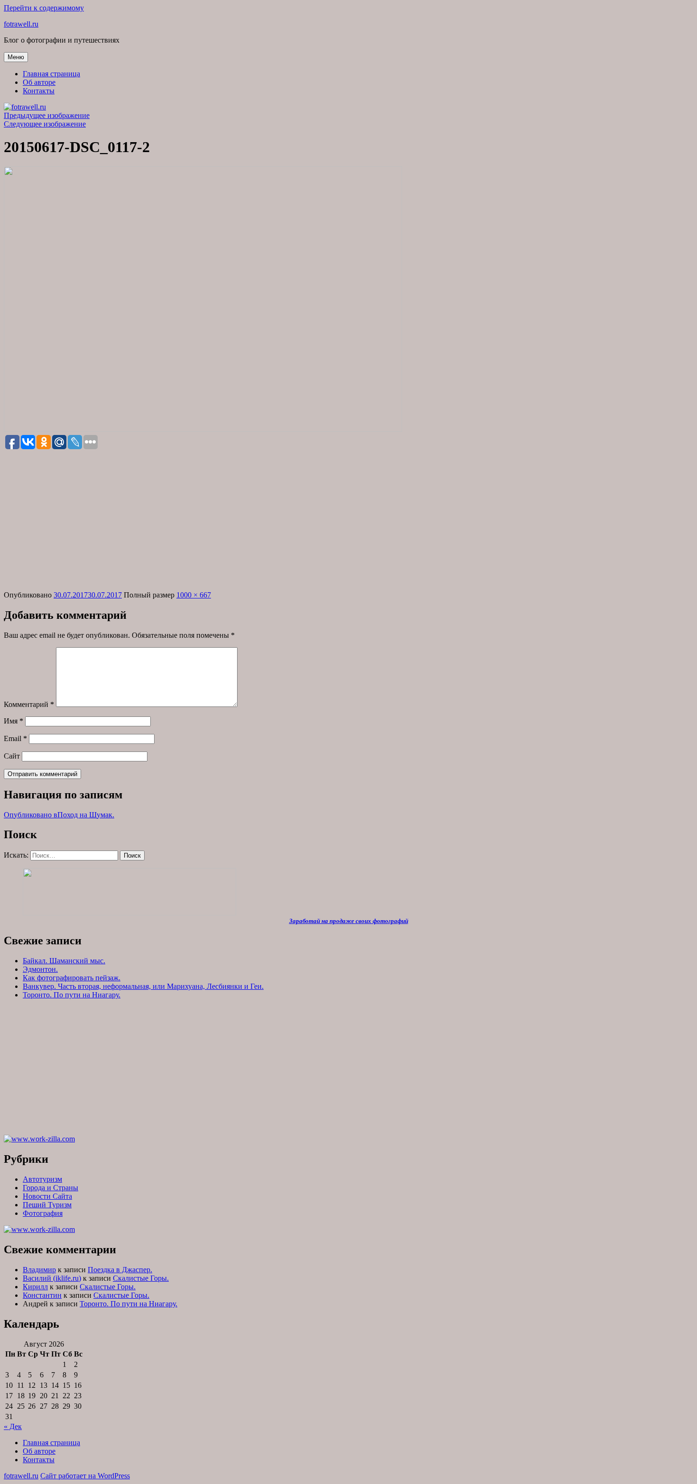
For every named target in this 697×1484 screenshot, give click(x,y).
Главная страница (51, 74)
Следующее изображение (45, 124)
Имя (13, 721)
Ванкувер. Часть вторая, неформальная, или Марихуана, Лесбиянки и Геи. (143, 986)
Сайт (12, 756)
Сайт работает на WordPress (85, 1476)
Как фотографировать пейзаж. (71, 978)
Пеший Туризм (47, 1205)
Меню (16, 57)
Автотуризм (42, 1179)
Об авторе (39, 82)
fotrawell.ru (21, 24)
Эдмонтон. (40, 969)
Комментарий (29, 704)
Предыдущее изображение (47, 115)
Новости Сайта (47, 1196)
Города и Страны (50, 1188)
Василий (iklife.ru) (52, 1278)
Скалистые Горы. (141, 1278)
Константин (42, 1295)
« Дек (13, 1426)
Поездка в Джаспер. (120, 1270)
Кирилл (35, 1287)
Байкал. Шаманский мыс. (64, 961)
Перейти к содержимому (44, 8)
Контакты (39, 91)
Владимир (39, 1270)
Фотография (43, 1213)
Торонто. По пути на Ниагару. (71, 995)
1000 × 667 (193, 595)
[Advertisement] (348, 520)
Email (15, 738)
